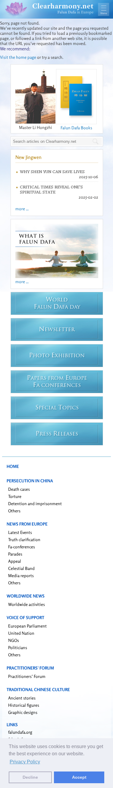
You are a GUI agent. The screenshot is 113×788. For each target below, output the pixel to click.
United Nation (21, 633)
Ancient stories (22, 697)
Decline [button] (30, 777)
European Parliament (27, 625)
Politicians (17, 647)
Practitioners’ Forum (27, 676)
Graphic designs (22, 712)
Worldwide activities (26, 604)
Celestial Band (21, 568)
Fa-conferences (21, 546)
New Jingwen (28, 157)
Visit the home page (18, 57)
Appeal (14, 561)
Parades (15, 553)
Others (14, 510)
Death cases (19, 489)
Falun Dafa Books (76, 127)
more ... (22, 208)
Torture (14, 496)
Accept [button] (79, 777)
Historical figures (23, 705)
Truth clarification (24, 539)
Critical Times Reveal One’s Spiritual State (51, 189)
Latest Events (20, 532)
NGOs (13, 640)
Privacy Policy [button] (25, 761)
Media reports (21, 575)
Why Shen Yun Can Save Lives (52, 171)
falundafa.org (20, 732)
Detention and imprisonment (35, 503)
